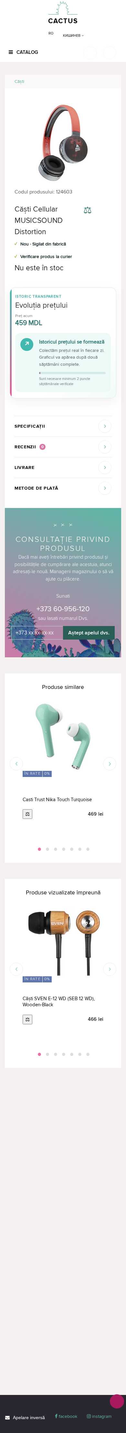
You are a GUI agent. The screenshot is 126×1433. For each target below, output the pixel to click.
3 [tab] (55, 849)
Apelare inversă (29, 1417)
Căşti (19, 81)
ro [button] (50, 33)
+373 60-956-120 (63, 609)
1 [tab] (38, 849)
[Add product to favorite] (106, 211)
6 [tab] (79, 849)
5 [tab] (71, 849)
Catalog (26, 52)
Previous (16, 764)
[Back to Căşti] (108, 81)
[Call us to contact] (117, 1401)
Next (109, 764)
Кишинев (72, 36)
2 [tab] (46, 849)
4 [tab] (63, 849)
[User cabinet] (109, 52)
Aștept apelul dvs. (89, 633)
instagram (101, 1416)
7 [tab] (87, 849)
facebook (67, 1416)
